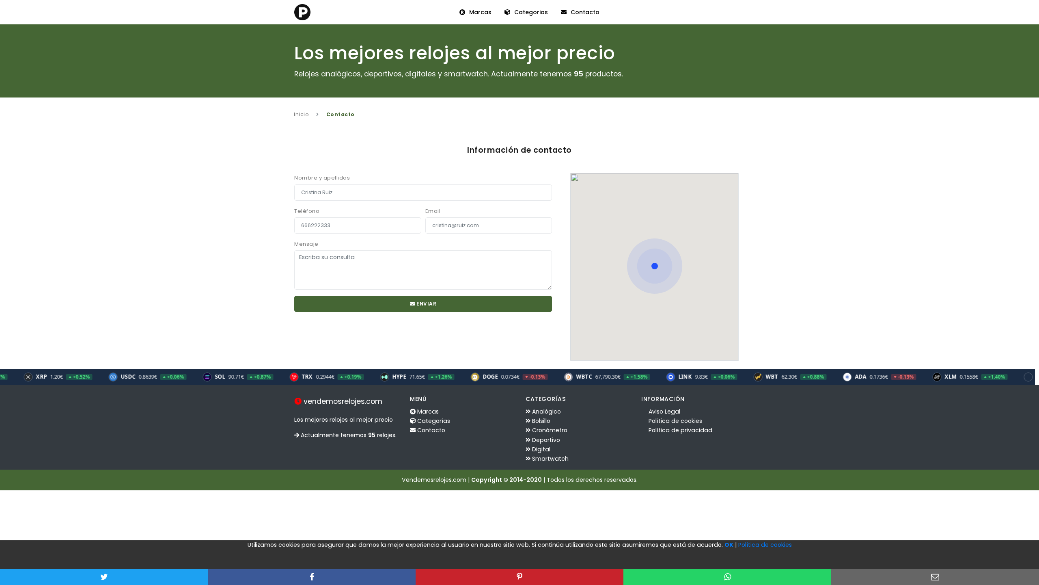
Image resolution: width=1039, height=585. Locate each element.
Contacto (584, 12)
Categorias (530, 12)
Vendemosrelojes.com (434, 480)
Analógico (545, 411)
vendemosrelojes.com (342, 401)
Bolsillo (540, 421)
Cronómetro (548, 430)
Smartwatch (549, 459)
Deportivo (545, 440)
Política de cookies (674, 421)
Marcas (479, 12)
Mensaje (306, 244)
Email (433, 211)
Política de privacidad (679, 430)
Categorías (433, 421)
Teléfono (306, 211)
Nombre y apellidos (322, 178)
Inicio (301, 114)
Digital (540, 449)
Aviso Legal (663, 411)
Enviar (426, 303)
